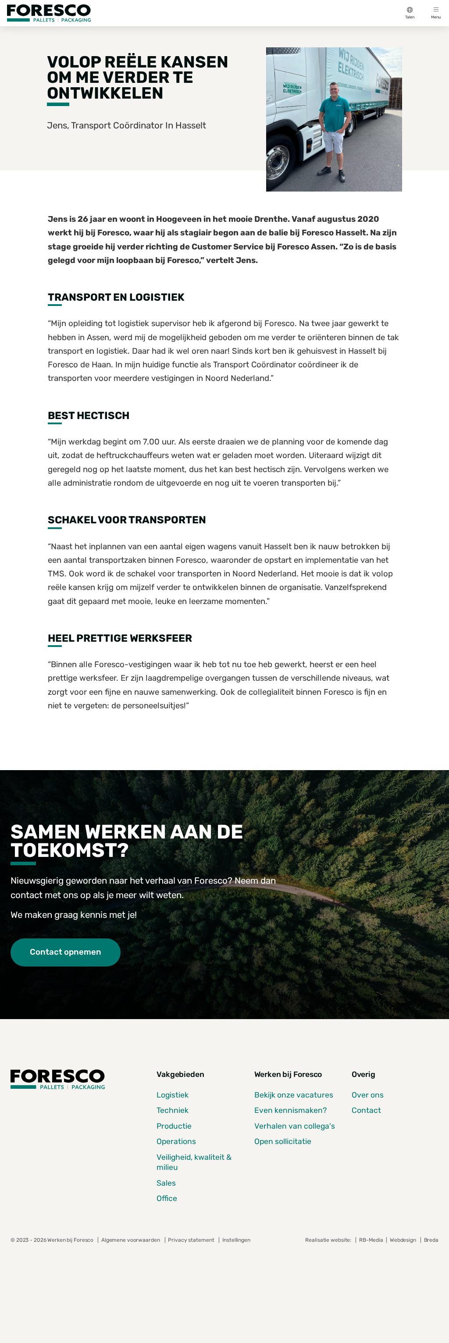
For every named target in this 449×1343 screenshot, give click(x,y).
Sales (166, 1183)
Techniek (173, 1110)
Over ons (368, 1095)
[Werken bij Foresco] (49, 13)
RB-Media (371, 1240)
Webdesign (403, 1240)
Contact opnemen (65, 952)
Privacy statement (191, 1240)
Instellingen (236, 1240)
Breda (431, 1240)
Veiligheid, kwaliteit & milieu (194, 1162)
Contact (366, 1110)
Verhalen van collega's (294, 1126)
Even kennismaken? (290, 1110)
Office (167, 1198)
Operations (176, 1141)
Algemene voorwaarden (130, 1240)
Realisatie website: (329, 1240)
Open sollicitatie (282, 1141)
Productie (174, 1126)
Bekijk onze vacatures (293, 1095)
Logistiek (173, 1095)
